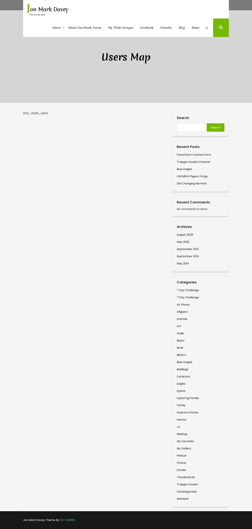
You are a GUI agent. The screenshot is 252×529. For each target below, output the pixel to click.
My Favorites (185, 441)
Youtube (166, 28)
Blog (181, 28)
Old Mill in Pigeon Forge (192, 176)
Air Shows (183, 305)
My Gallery (184, 448)
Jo (178, 427)
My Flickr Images (120, 28)
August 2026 (185, 235)
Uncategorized (187, 492)
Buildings (182, 369)
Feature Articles (187, 412)
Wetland (182, 499)
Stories (181, 470)
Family (181, 405)
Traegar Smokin (187, 484)
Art (179, 326)
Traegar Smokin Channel (193, 162)
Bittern (181, 355)
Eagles (181, 384)
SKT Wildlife (67, 520)
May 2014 (183, 263)
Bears (180, 341)
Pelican (182, 456)
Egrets (181, 391)
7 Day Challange (188, 290)
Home (56, 28)
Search (183, 118)
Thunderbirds (186, 477)
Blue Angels (184, 169)
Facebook (146, 28)
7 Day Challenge (188, 297)
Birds (180, 348)
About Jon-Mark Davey (84, 28)
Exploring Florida (188, 398)
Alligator (182, 312)
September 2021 (188, 249)
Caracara (183, 376)
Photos (181, 463)
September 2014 (188, 256)
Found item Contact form (194, 155)
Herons (181, 420)
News (195, 28)
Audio (180, 333)
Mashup (182, 434)
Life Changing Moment (192, 183)
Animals (182, 319)
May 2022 (183, 242)
